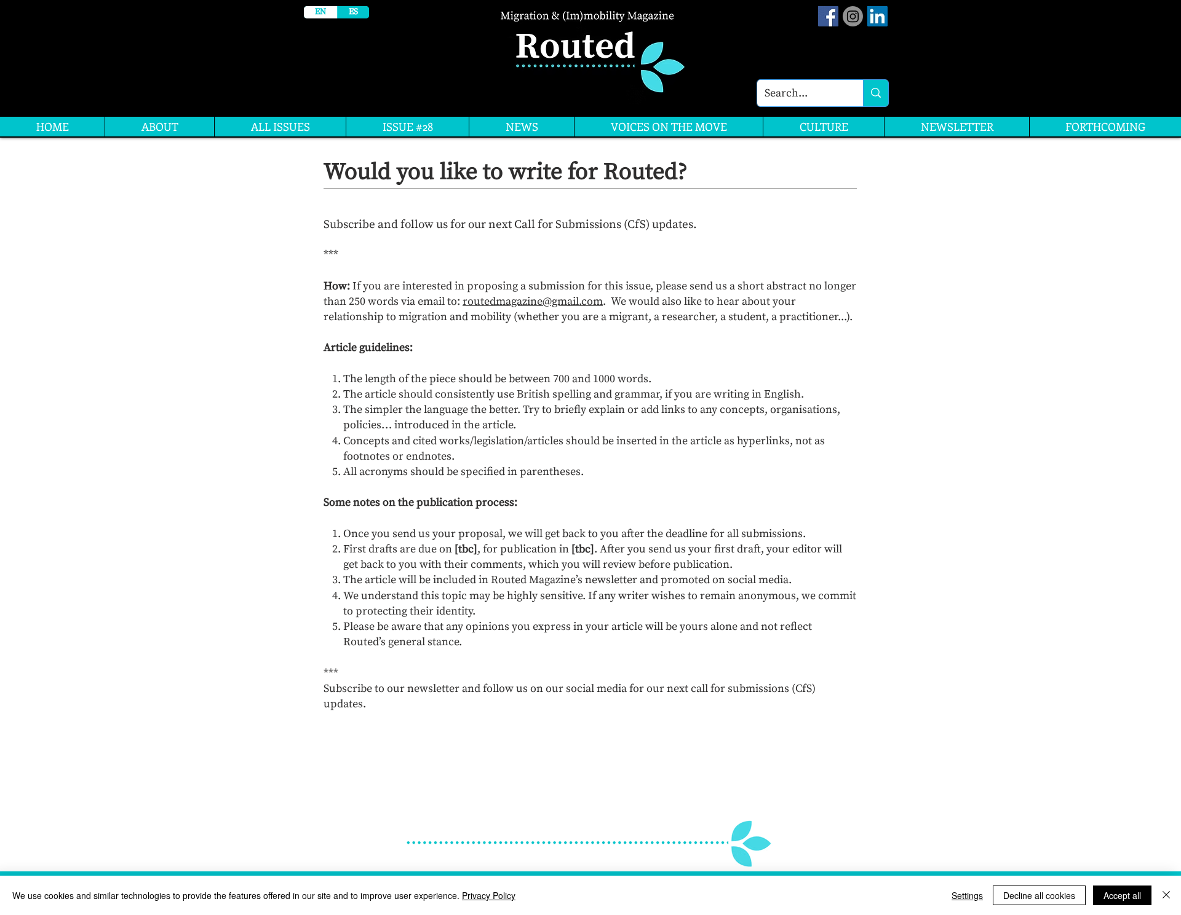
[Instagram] (853, 16)
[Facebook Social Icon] (828, 16)
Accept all (1122, 895)
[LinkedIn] (877, 16)
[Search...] (875, 93)
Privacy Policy (488, 895)
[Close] (1166, 895)
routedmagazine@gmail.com (533, 301)
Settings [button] (967, 895)
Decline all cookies (1039, 895)
